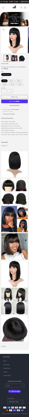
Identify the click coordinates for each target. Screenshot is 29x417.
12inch (4, 84)
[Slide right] (27, 58)
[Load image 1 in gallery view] (7, 58)
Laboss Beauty (8, 413)
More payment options (14, 105)
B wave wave (6, 74)
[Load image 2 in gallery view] (14, 58)
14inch (12, 84)
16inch (20, 84)
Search (5, 361)
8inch (11, 81)
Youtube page (6, 375)
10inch (19, 81)
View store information (9, 113)
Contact (5, 372)
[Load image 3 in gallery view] (22, 58)
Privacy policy (24, 413)
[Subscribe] (22, 385)
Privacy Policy (6, 368)
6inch (4, 81)
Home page (6, 364)
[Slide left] (2, 58)
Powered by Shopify (15, 413)
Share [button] (4, 346)
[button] (3, 7)
